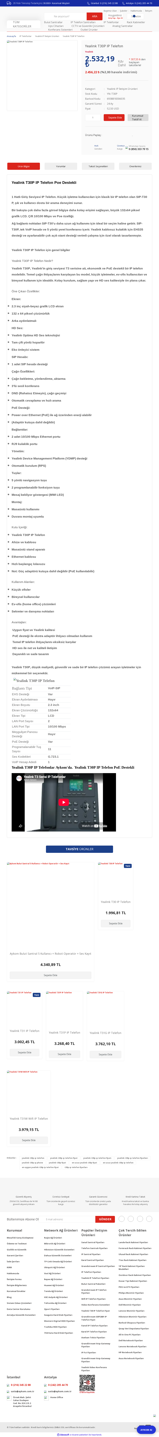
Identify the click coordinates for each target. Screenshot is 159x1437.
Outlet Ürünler (89, 29)
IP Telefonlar (111, 22)
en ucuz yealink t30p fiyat (84, 1162)
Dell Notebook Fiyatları (131, 1340)
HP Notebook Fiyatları (130, 1352)
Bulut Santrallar (53, 22)
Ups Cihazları (56, 26)
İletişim (148, 10)
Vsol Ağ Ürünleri (52, 1273)
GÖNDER (105, 1219)
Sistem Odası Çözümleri (19, 1303)
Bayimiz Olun (110, 10)
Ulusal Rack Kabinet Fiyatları (133, 1254)
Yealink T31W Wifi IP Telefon (29, 1118)
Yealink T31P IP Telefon (64, 1032)
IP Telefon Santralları (83, 22)
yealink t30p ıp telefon (33, 1158)
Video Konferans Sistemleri (95, 1304)
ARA (94, 16)
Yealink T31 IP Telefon (24, 1031)
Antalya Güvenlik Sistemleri (21, 1315)
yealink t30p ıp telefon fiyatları (132, 1158)
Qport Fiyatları (52, 1309)
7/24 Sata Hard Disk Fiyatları (58, 1332)
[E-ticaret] (79, 1434)
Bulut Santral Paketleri (93, 1284)
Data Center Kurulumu (18, 1309)
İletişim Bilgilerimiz (17, 1285)
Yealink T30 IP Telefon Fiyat (95, 1310)
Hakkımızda (136, 10)
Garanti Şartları (15, 1255)
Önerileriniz (135, 166)
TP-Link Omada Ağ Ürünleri (58, 1261)
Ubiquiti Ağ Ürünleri (54, 1267)
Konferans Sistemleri (60, 29)
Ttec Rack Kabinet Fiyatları (132, 1260)
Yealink (89, 51)
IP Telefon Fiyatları (91, 1272)
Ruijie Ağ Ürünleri (53, 1237)
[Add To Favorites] (132, 134)
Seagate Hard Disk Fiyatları (58, 1315)
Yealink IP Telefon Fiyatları (95, 1278)
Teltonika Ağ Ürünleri (55, 1303)
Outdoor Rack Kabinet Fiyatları (135, 1275)
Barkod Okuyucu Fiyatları (132, 1322)
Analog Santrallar (122, 26)
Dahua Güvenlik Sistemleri (58, 1255)
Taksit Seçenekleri (98, 166)
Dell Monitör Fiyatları (130, 1304)
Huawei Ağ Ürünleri (54, 1285)
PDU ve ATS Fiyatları (129, 1287)
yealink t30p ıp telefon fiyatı (97, 1158)
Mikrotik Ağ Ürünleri (54, 1243)
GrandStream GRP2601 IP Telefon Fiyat (94, 1318)
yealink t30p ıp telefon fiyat (63, 1158)
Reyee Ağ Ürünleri (53, 1279)
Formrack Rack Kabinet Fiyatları (135, 1248)
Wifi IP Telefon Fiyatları (93, 1298)
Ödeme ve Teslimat (17, 1243)
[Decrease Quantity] (87, 117)
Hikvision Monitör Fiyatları (132, 1316)
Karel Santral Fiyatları (92, 1260)
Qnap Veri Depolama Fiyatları (134, 1328)
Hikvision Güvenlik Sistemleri (59, 1249)
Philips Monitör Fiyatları (131, 1292)
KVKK (9, 1267)
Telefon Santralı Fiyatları (94, 1248)
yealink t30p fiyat (57, 1162)
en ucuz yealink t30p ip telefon (118, 1162)
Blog (9, 1297)
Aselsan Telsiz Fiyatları (93, 1337)
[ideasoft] (63, 1434)
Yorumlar (61, 166)
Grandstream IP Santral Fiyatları (98, 1266)
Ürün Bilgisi (24, 166)
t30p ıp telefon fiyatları (76, 1167)
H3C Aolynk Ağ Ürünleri (56, 1297)
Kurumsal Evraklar (16, 1291)
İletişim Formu (14, 1279)
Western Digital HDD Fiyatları (59, 1321)
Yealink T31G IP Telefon (105, 1033)
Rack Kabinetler (136, 22)
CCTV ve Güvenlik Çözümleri (88, 26)
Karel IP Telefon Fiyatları (94, 1331)
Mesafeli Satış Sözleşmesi (20, 1237)
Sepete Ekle (50, 975)
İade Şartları (13, 1261)
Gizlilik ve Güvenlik (16, 1249)
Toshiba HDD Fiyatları (55, 1326)
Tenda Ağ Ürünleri (53, 1291)
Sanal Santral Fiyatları (92, 1242)
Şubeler (123, 10)
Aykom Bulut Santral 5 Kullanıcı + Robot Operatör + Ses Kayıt (50, 953)
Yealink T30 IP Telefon (115, 902)
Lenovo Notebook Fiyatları (132, 1346)
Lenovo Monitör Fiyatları (131, 1310)
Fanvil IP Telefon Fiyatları (94, 1325)
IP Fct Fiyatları (88, 1352)
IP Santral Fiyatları (90, 1254)
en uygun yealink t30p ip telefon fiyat (40, 1167)
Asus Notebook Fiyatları (131, 1358)
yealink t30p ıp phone (32, 1162)
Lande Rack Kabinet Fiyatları (133, 1242)
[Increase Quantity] (98, 117)
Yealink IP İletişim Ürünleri (122, 89)
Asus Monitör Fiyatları (130, 1298)
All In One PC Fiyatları (130, 1334)
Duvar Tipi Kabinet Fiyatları (133, 1281)
